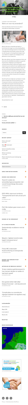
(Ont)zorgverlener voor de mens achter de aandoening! (13, 10)
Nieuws (3, 314)
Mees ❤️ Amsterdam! (7, 145)
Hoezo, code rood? (6, 141)
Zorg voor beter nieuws (10, 171)
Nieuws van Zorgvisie (9, 177)
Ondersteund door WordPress (12, 401)
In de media (4, 312)
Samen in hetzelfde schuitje (8, 149)
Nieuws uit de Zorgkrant (10, 219)
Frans (14, 21)
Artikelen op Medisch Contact (12, 266)
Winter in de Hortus (6, 153)
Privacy (3, 401)
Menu (14, 16)
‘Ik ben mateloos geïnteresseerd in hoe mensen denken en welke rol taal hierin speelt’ (13, 271)
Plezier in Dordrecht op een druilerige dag (11, 157)
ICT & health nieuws (8, 224)
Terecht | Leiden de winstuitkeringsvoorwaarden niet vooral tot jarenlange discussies (13, 182)
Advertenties (5, 306)
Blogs (5, 106)
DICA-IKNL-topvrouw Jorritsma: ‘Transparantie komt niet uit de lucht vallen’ (14, 195)
